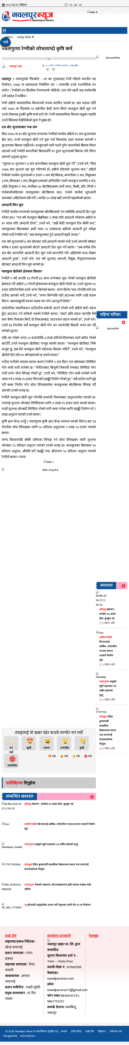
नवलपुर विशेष (24, 37)
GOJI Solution (27, 1036)
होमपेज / (9, 37)
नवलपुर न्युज (15, 66)
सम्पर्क (64, 1031)
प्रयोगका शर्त (116, 1031)
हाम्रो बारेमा (76, 1031)
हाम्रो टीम (89, 1031)
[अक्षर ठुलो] (54, 69)
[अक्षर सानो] (48, 69)
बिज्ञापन (102, 1031)
